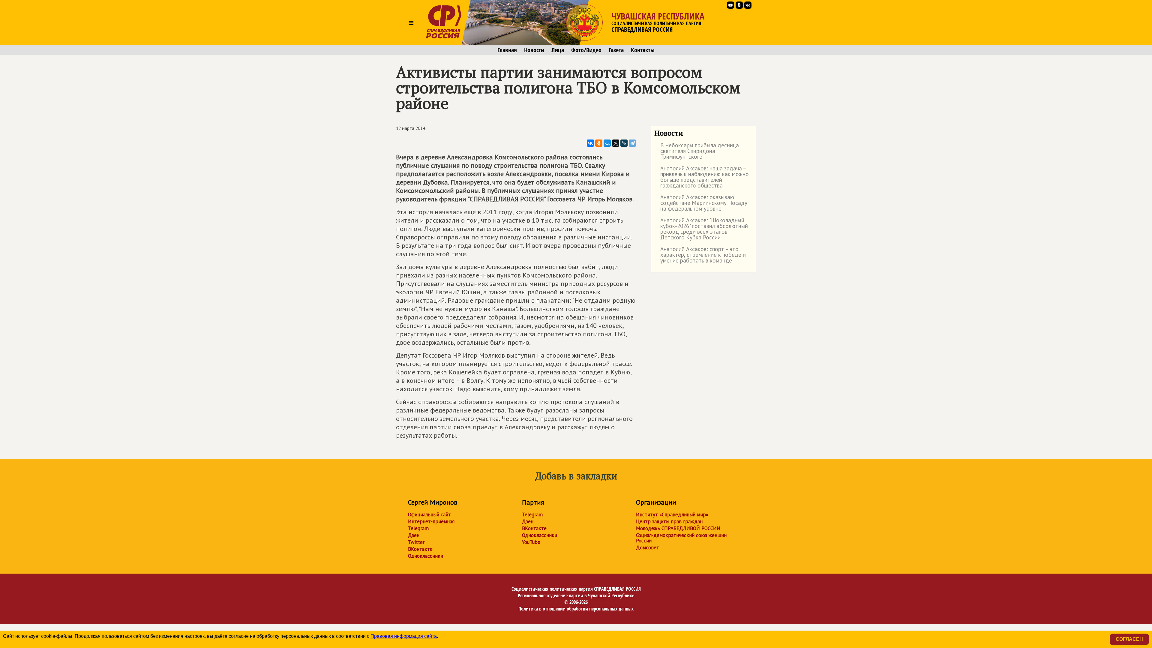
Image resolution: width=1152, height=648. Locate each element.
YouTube (531, 542)
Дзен (413, 535)
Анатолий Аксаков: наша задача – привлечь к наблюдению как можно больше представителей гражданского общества (701, 177)
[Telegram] (632, 143)
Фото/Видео (586, 50)
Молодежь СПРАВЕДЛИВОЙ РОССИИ (678, 528)
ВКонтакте (420, 549)
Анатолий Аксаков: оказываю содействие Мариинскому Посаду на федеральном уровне (700, 203)
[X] (615, 143)
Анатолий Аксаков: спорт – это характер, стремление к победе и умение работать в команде (700, 255)
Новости (534, 50)
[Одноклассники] (598, 143)
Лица (557, 50)
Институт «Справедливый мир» (672, 514)
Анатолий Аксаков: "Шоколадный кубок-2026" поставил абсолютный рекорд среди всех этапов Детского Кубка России (701, 229)
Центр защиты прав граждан (669, 521)
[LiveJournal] (624, 143)
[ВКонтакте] (590, 143)
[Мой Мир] (607, 143)
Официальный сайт (429, 514)
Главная (507, 50)
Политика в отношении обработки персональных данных (576, 608)
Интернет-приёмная (431, 521)
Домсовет (647, 547)
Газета (616, 50)
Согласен (1129, 639)
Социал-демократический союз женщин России (681, 537)
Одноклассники (425, 556)
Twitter (416, 542)
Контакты (643, 50)
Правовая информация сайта (403, 636)
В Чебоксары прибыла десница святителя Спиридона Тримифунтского (696, 151)
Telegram (418, 528)
